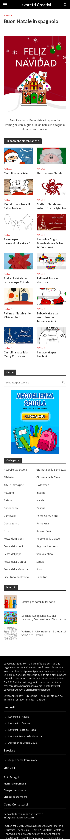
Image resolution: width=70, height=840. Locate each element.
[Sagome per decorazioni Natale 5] (18, 222)
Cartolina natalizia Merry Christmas (16, 354)
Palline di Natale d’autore (47, 280)
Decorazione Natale (49, 173)
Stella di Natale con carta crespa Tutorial (17, 280)
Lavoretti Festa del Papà (22, 729)
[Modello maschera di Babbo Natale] (18, 187)
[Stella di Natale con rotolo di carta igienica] (51, 187)
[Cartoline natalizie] (18, 156)
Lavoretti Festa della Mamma (25, 736)
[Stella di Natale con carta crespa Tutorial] (18, 261)
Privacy (30, 699)
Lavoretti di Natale (18, 716)
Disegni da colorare (15, 790)
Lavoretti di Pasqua (19, 723)
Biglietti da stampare (15, 796)
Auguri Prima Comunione (23, 760)
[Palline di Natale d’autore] (51, 261)
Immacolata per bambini (46, 354)
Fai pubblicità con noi (51, 696)
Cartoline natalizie (16, 173)
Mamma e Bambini (15, 783)
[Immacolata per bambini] (51, 335)
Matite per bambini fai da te (38, 602)
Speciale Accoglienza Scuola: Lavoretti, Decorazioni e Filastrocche (43, 617)
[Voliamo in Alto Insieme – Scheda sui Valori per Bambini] (10, 633)
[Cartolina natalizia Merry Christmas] (18, 335)
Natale (8, 15)
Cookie (41, 699)
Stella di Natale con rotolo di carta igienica (51, 206)
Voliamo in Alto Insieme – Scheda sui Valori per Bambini (43, 633)
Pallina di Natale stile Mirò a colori (17, 315)
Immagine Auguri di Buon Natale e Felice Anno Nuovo (50, 243)
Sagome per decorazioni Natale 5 (17, 241)
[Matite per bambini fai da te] (10, 602)
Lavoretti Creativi (35, 4)
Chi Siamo (31, 696)
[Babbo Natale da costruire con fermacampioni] (51, 296)
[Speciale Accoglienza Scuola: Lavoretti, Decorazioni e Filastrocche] (10, 617)
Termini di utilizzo (14, 699)
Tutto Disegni (11, 777)
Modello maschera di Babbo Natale (17, 206)
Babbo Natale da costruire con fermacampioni (47, 317)
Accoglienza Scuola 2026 (22, 742)
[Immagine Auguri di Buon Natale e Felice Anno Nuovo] (51, 222)
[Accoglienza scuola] (35, 422)
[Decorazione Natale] (51, 156)
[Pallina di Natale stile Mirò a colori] (18, 296)
